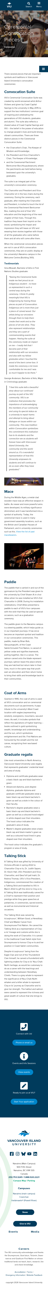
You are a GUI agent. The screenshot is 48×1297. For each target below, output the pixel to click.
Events (13, 1231)
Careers (24, 1248)
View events (24, 1072)
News (25, 1212)
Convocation (9, 47)
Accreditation (20, 1272)
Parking (31, 1180)
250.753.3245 (16, 1177)
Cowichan (24, 1197)
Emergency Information (15, 1275)
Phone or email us (24, 1042)
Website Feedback (34, 1275)
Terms (29, 1272)
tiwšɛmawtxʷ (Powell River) (24, 1200)
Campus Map (19, 1180)
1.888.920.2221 (31, 1177)
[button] (43, 69)
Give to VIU (25, 1223)
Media (35, 1231)
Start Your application (24, 1101)
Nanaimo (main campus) (24, 1193)
